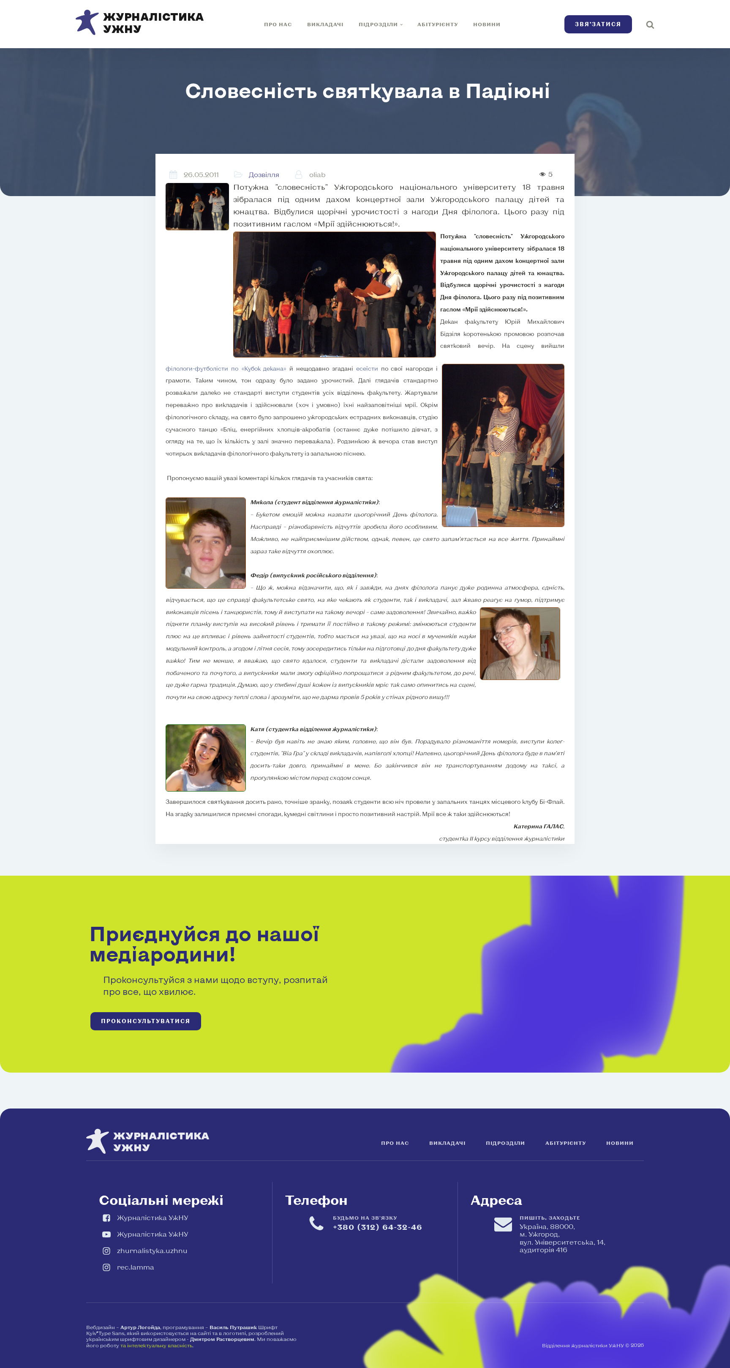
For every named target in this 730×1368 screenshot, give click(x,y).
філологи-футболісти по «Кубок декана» (226, 368)
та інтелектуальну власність (156, 1345)
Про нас (278, 24)
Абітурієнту (437, 24)
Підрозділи (378, 24)
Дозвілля (264, 174)
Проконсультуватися (146, 1021)
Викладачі (325, 24)
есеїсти (367, 368)
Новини (487, 24)
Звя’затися (598, 24)
